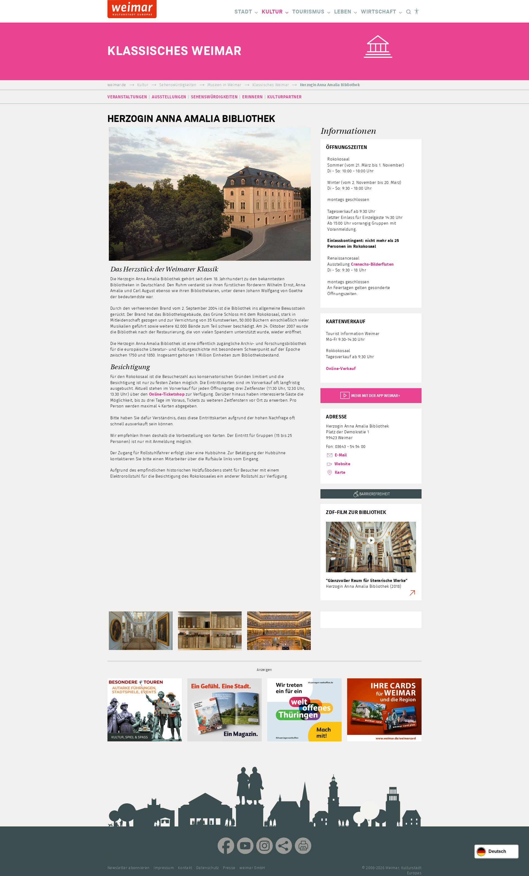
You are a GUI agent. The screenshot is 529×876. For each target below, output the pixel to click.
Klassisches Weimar (270, 85)
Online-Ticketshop (167, 394)
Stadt (243, 11)
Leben (342, 11)
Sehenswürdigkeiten (177, 85)
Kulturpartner (284, 97)
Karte (339, 472)
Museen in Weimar (224, 85)
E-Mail (340, 455)
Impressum (163, 868)
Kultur (272, 11)
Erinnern (252, 97)
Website (341, 464)
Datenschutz (207, 868)
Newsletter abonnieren (128, 868)
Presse (229, 868)
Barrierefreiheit (374, 494)
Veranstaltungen (127, 97)
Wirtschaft (378, 11)
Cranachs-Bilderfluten (372, 264)
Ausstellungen (169, 97)
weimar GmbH (252, 868)
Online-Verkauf (340, 369)
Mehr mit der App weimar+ (374, 396)
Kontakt (185, 868)
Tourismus (308, 11)
